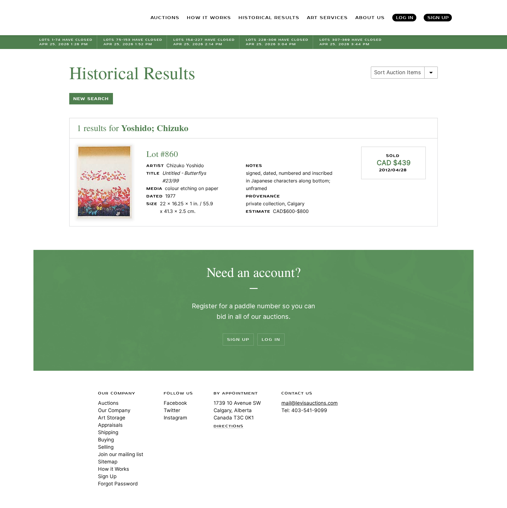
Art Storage (111, 418)
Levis (58, 414)
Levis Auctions (70, 18)
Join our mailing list (120, 454)
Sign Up (438, 18)
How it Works (113, 469)
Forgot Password (118, 484)
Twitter (172, 410)
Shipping (108, 432)
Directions (229, 426)
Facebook (175, 403)
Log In (404, 18)
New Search (91, 98)
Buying (106, 440)
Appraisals (110, 425)
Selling (106, 447)
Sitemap (107, 462)
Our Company (114, 410)
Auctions (108, 403)
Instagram (175, 418)
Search (468, 17)
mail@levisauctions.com (309, 403)
